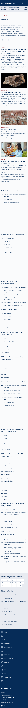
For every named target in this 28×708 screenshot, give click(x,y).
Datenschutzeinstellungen (7, 695)
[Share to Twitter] (8, 40)
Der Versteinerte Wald (13, 137)
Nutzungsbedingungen (6, 701)
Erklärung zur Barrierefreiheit (7, 697)
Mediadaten (3, 699)
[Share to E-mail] (2, 40)
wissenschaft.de (11, 138)
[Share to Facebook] (5, 40)
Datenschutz (4, 694)
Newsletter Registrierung (7, 702)
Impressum (3, 692)
